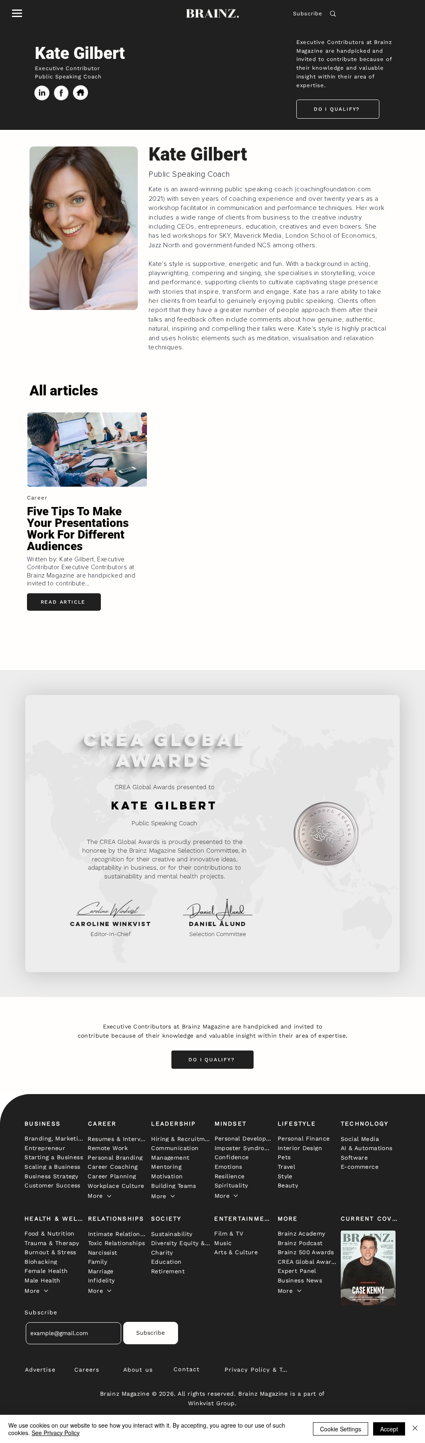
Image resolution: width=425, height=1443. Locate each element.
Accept (389, 1429)
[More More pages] (109, 1196)
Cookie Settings (340, 1429)
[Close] (415, 1428)
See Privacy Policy (56, 1432)
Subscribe (307, 13)
